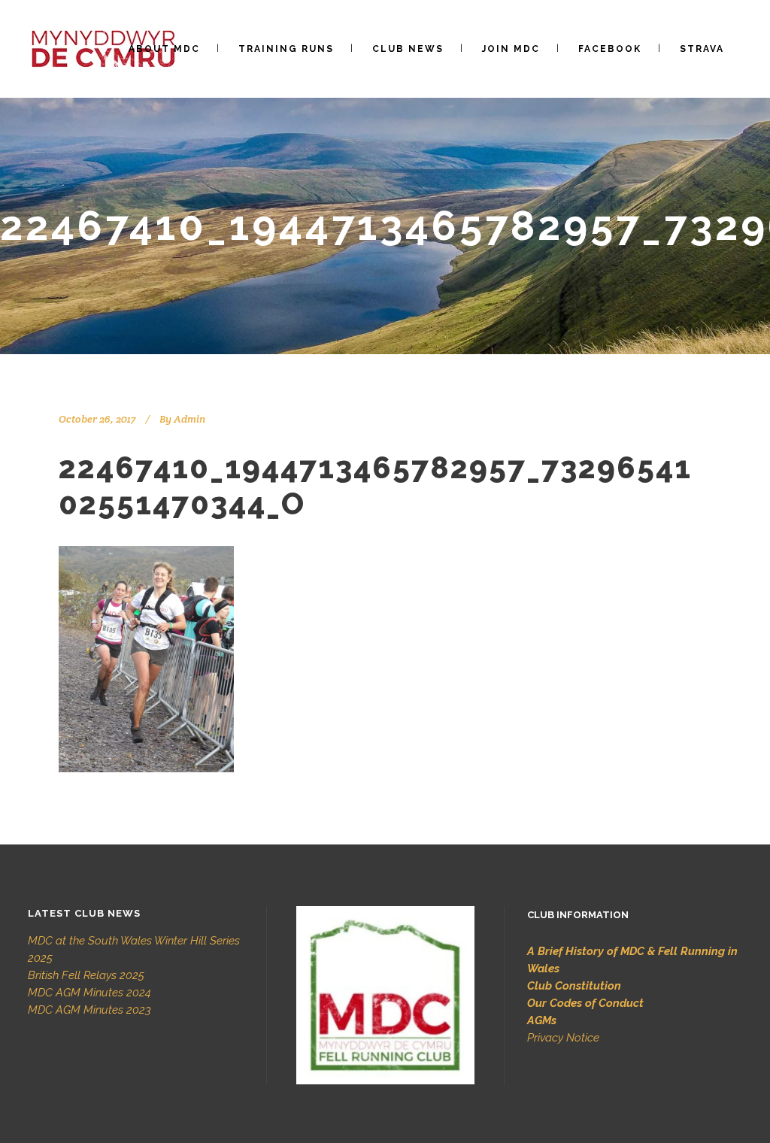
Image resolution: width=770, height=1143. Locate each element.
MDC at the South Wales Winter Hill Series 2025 (134, 949)
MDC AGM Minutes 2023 (89, 1010)
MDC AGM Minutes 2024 (89, 992)
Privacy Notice (563, 1037)
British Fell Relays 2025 (86, 975)
